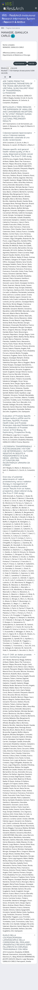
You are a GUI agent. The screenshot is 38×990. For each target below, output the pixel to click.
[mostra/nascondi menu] (36, 8)
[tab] (5, 77)
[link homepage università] (14, 8)
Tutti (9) (31, 63)
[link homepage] (7, 3)
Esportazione (20, 63)
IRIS (2, 28)
